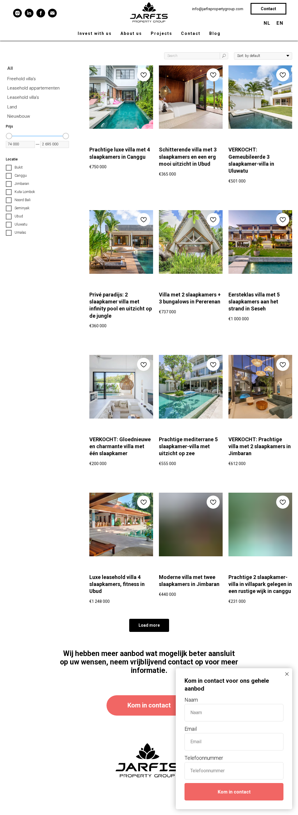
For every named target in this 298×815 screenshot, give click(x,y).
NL (267, 23)
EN (279, 23)
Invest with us (95, 33)
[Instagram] (17, 13)
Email (191, 729)
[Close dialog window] (286, 674)
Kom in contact (234, 792)
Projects (161, 33)
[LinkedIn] (29, 13)
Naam (191, 700)
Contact (191, 33)
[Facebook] (40, 13)
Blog (215, 33)
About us (131, 33)
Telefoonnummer (204, 758)
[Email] (52, 13)
